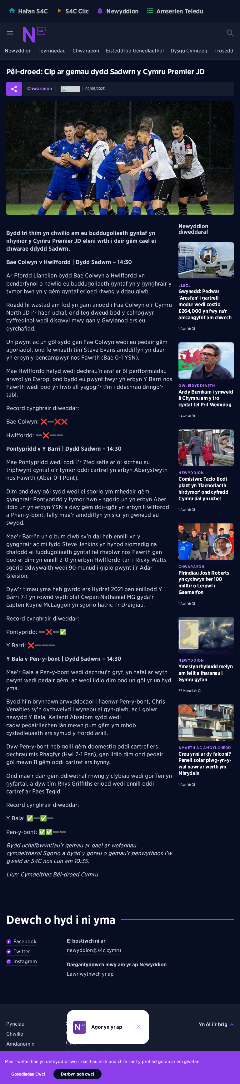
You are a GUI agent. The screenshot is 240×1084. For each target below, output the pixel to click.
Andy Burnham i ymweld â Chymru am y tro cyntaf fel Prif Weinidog (205, 398)
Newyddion (18, 51)
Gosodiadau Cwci (28, 1074)
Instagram (25, 961)
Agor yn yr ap (106, 1027)
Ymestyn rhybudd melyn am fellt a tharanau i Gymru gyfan (205, 673)
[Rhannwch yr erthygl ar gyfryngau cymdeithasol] (14, 89)
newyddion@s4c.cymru (94, 950)
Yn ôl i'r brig (213, 1025)
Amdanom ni (21, 1044)
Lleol (184, 285)
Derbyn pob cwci (77, 1074)
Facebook (25, 941)
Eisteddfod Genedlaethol (135, 51)
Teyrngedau (52, 51)
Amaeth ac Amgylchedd (204, 748)
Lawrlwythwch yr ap (90, 974)
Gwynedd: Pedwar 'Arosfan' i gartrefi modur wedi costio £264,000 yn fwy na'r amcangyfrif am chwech (205, 304)
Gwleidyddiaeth (196, 386)
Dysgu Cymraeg (189, 51)
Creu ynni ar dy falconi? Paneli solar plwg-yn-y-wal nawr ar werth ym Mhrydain (205, 763)
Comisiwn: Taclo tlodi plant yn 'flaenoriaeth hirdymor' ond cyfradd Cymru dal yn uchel (203, 488)
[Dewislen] (10, 33)
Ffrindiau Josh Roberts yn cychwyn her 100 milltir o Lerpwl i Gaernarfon (203, 582)
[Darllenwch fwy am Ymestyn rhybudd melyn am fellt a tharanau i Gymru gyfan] (206, 635)
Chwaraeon (85, 51)
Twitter (21, 951)
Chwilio (14, 1034)
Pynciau (15, 1024)
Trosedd (223, 51)
